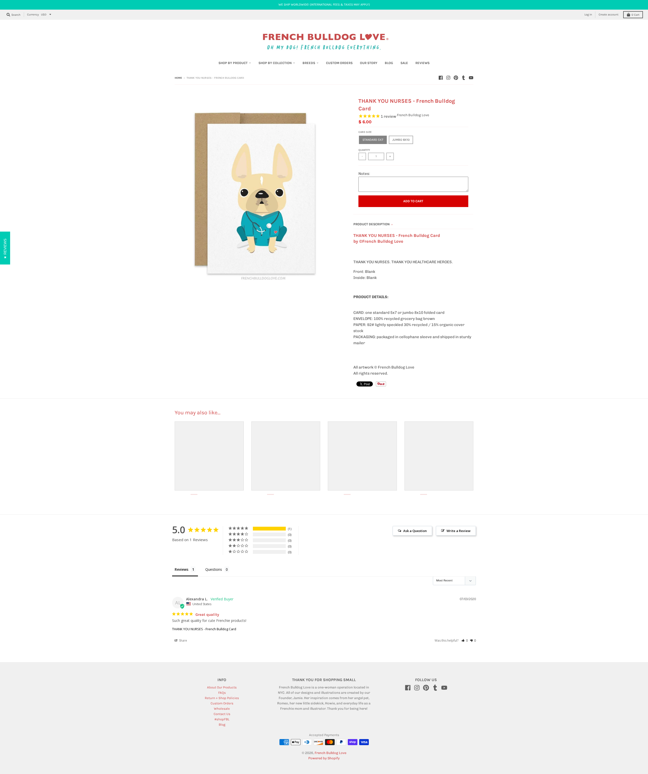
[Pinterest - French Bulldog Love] (456, 77)
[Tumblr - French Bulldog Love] (463, 77)
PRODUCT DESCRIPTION (371, 224)
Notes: (364, 173)
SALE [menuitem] (404, 63)
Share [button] (182, 640)
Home (178, 77)
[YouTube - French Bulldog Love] (471, 77)
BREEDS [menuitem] (308, 63)
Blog (222, 724)
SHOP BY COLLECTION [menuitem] (275, 63)
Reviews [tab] (181, 569)
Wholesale (222, 708)
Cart (635, 14)
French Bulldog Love (413, 115)
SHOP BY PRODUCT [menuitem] (233, 63)
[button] (465, 640)
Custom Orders (222, 703)
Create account (608, 14)
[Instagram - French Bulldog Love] (448, 77)
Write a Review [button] (459, 530)
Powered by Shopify (324, 758)
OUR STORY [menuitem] (368, 63)
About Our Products (222, 687)
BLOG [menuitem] (389, 63)
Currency (33, 14)
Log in (588, 14)
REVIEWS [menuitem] (422, 63)
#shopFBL (221, 719)
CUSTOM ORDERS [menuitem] (339, 63)
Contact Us (222, 714)
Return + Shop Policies (222, 698)
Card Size (365, 132)
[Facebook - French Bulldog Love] (440, 77)
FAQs (222, 693)
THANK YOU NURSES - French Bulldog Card (204, 629)
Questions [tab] (213, 569)
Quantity (364, 150)
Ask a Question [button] (415, 530)
